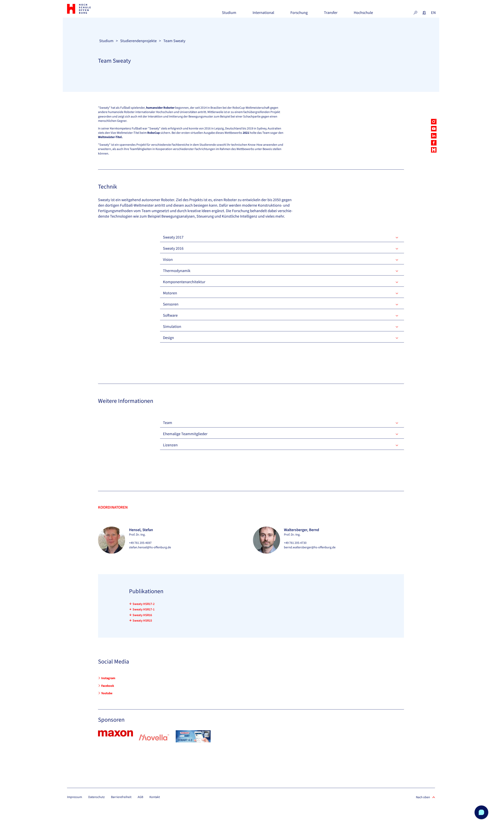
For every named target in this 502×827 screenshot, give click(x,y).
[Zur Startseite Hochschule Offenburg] (96, 9)
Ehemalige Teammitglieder (185, 434)
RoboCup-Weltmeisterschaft (251, 108)
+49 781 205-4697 (140, 543)
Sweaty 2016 (173, 248)
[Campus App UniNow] (434, 150)
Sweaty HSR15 (142, 620)
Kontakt (154, 797)
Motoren (170, 293)
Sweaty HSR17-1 (144, 609)
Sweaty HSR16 (142, 615)
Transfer (330, 14)
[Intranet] (424, 13)
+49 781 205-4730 (295, 543)
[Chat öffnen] (481, 812)
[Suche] (415, 13)
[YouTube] (434, 128)
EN (433, 13)
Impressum (74, 797)
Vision (168, 259)
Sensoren (170, 304)
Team (167, 423)
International (263, 14)
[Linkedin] (434, 135)
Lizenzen (170, 445)
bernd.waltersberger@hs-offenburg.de (310, 547)
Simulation (172, 326)
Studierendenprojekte (138, 41)
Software (170, 315)
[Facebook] (434, 143)
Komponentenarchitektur (184, 282)
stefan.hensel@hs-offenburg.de (150, 547)
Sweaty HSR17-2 (144, 604)
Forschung (299, 14)
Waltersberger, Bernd (301, 530)
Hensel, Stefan (141, 530)
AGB (140, 797)
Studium (229, 14)
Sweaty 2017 (173, 237)
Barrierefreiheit (121, 797)
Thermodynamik (176, 271)
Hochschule (363, 14)
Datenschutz (96, 797)
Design (168, 338)
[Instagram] (434, 121)
